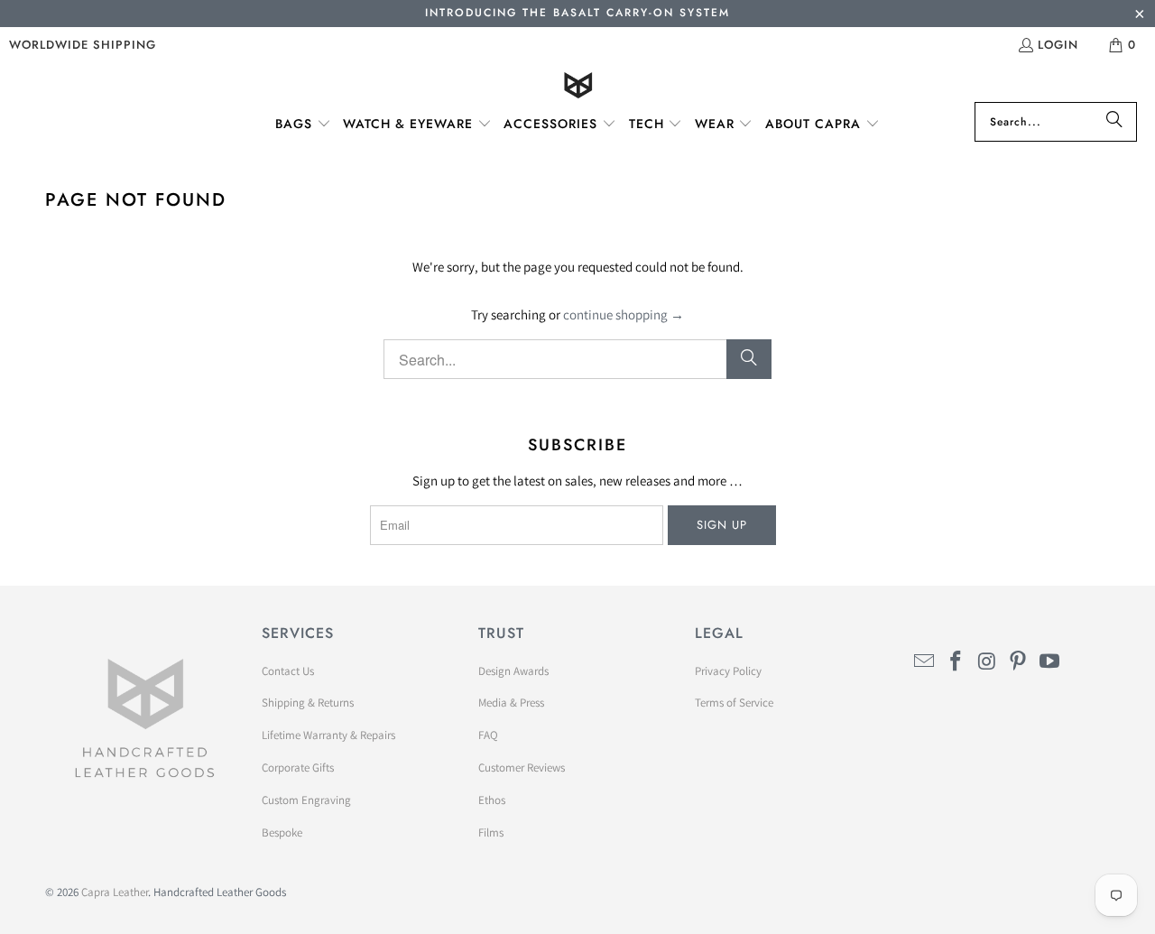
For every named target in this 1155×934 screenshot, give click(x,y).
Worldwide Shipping (82, 44)
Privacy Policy (728, 671)
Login (1058, 44)
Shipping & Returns (308, 702)
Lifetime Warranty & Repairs (328, 735)
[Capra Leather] (578, 87)
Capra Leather (114, 892)
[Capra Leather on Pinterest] (1018, 662)
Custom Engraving (306, 800)
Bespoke (282, 832)
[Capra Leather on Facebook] (956, 662)
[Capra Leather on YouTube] (1050, 662)
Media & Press (511, 702)
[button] (303, 124)
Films (491, 832)
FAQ (488, 735)
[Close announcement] (1139, 16)
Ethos (491, 800)
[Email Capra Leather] (924, 662)
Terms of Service (734, 702)
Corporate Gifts (298, 767)
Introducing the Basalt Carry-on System (577, 13)
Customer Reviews (521, 767)
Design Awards (513, 671)
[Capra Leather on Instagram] (987, 662)
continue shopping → (623, 314)
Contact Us (288, 671)
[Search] (1114, 122)
